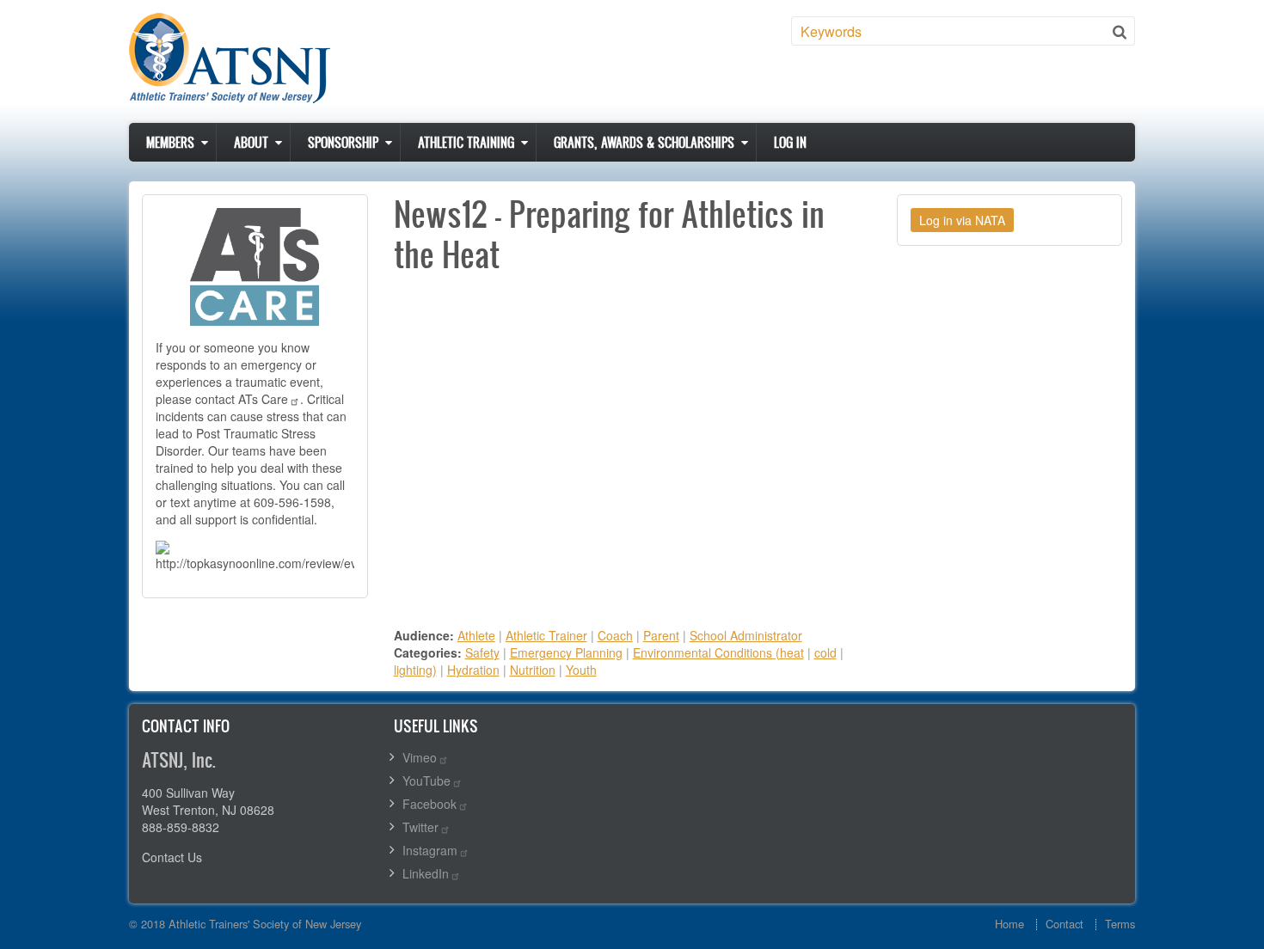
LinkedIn (425, 873)
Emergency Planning (566, 652)
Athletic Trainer (546, 635)
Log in (790, 142)
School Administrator (746, 635)
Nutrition (532, 669)
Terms (1120, 923)
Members (170, 142)
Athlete (476, 635)
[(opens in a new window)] (254, 264)
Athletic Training (466, 142)
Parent (661, 635)
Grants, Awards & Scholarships (644, 142)
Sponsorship (343, 142)
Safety (482, 652)
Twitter (420, 827)
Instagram (429, 850)
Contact (1064, 923)
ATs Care (263, 398)
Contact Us (172, 857)
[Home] (229, 58)
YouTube (426, 780)
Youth (581, 669)
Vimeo (419, 757)
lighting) (415, 669)
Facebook (429, 803)
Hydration (473, 669)
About (251, 142)
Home (1009, 923)
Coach (615, 635)
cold (825, 652)
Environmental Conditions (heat (718, 652)
